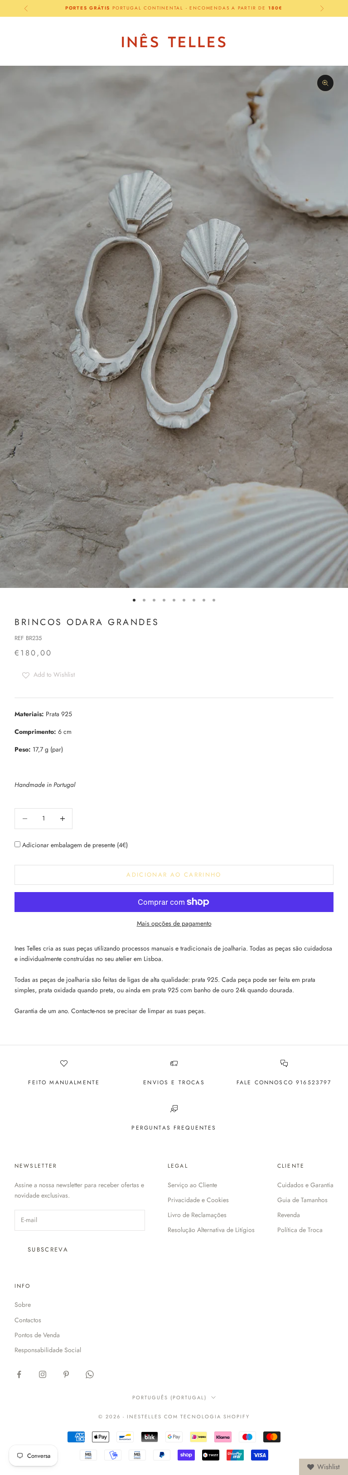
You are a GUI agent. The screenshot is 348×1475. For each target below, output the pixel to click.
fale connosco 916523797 (284, 1082)
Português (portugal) (169, 1397)
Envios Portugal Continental (174, 8)
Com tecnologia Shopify (207, 1416)
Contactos (27, 1320)
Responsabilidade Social (47, 1349)
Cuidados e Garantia (305, 1184)
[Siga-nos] (19, 1374)
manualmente (74, 1082)
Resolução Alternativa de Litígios (211, 1229)
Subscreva (48, 1249)
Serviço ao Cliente (192, 1184)
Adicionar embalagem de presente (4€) (74, 844)
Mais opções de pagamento (174, 923)
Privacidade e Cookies (198, 1199)
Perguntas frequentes (173, 1128)
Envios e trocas (173, 1082)
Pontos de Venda (37, 1334)
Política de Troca (300, 1229)
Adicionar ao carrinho (173, 874)
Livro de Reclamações (197, 1214)
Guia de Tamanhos (302, 1199)
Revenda (288, 1214)
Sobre (22, 1304)
